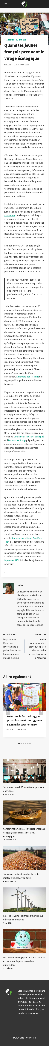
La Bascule (9, 215)
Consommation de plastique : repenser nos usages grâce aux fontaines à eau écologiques (24, 832)
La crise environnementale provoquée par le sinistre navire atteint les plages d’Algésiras (37, 646)
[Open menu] (5, 4)
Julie (20, 585)
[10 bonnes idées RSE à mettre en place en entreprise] (24, 771)
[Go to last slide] (8, 711)
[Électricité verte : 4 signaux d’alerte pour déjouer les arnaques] (24, 899)
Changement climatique (15, 40)
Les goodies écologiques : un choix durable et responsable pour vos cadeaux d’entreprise (24, 961)
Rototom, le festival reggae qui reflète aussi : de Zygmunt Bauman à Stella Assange (24, 720)
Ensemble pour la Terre (27, 376)
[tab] (19, 743)
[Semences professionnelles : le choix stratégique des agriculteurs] (24, 858)
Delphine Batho (21, 436)
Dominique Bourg (16, 440)
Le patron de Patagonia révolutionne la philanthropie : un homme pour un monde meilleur (12, 646)
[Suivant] (41, 711)
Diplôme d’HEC (11, 560)
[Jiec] (24, 4)
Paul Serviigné (37, 436)
